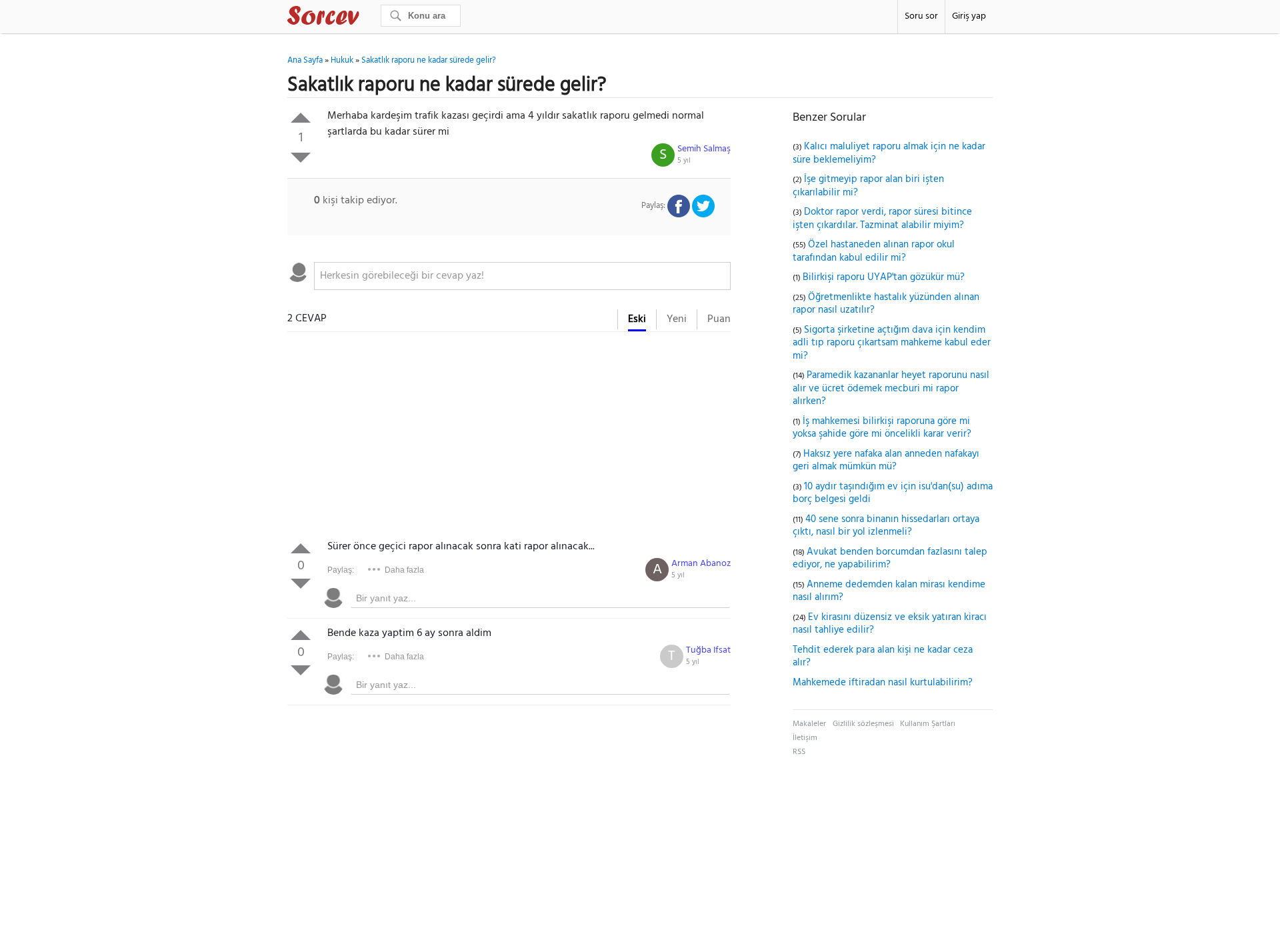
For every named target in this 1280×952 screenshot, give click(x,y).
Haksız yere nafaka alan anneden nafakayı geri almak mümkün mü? (886, 460)
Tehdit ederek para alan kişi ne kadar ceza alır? (883, 656)
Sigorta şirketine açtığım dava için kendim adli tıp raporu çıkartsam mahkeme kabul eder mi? (892, 343)
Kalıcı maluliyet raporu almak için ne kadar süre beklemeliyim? (889, 153)
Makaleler (809, 724)
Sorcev (367, 18)
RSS (799, 752)
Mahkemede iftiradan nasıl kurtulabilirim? (883, 683)
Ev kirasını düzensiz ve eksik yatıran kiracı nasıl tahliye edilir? (890, 624)
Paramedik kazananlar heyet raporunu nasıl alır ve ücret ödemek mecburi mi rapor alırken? (891, 388)
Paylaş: (340, 570)
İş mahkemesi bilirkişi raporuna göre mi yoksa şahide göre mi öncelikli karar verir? (882, 428)
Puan (719, 319)
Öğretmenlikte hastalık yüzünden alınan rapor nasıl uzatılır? (886, 304)
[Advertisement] (509, 438)
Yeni (677, 319)
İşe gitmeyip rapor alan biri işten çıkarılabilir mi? (868, 186)
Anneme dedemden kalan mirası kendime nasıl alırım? (889, 591)
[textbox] (522, 276)
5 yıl (684, 161)
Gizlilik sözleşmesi (863, 724)
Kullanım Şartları (927, 724)
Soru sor (921, 16)
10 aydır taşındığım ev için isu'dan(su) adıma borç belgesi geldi (893, 493)
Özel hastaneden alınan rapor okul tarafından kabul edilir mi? (874, 251)
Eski (637, 319)
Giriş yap (969, 16)
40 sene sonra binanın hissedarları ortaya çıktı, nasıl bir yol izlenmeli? (886, 526)
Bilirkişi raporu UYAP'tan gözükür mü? (884, 277)
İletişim (805, 738)
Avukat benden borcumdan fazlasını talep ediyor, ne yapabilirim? (890, 558)
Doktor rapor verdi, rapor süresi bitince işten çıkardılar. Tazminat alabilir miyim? (882, 218)
